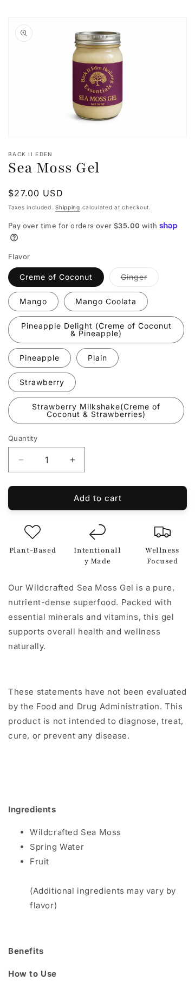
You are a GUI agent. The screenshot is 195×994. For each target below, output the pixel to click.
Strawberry (42, 382)
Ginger (140, 279)
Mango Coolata (105, 301)
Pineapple (40, 357)
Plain (97, 357)
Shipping (67, 207)
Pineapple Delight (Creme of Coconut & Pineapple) (96, 329)
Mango (33, 301)
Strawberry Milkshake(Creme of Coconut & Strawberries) (96, 410)
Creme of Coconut (56, 276)
